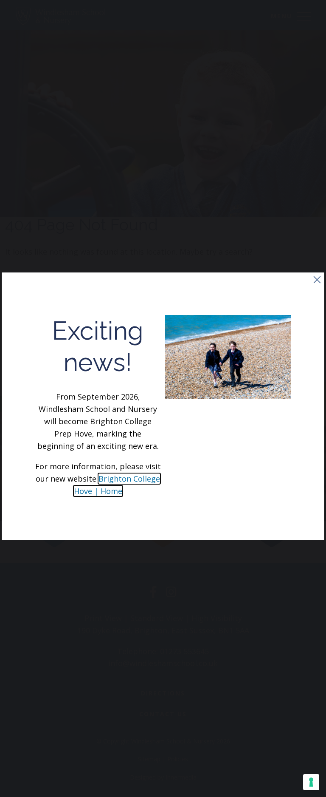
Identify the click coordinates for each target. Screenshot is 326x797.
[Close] (317, 279)
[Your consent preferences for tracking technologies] (311, 782)
